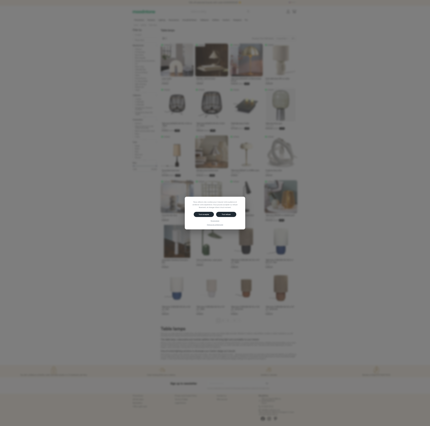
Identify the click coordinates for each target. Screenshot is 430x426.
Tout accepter (204, 214)
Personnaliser (215, 221)
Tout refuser (226, 214)
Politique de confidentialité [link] (215, 225)
